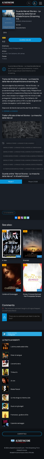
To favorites (9, 212)
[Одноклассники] (19, 217)
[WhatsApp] (25, 217)
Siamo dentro (12, 334)
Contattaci (22, 434)
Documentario (21, 28)
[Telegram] (28, 217)
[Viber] (22, 217)
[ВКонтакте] (16, 217)
